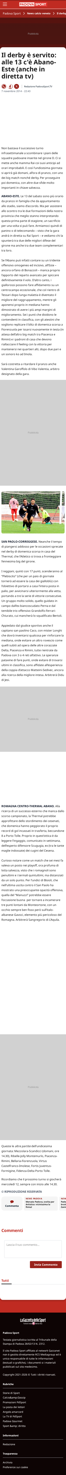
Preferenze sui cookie (15, 1467)
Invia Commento (46, 1265)
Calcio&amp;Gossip (14, 1397)
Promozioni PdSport (14, 1402)
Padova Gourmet (12, 1421)
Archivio (7, 1462)
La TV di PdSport (12, 1416)
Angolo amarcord (13, 1411)
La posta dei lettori (14, 1407)
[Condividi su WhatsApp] (3, 86)
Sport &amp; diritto (14, 1426)
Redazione (9, 1444)
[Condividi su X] (16, 86)
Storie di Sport (11, 1393)
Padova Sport (12, 13)
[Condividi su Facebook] (10, 86)
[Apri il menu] (5, 4)
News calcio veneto (39, 13)
